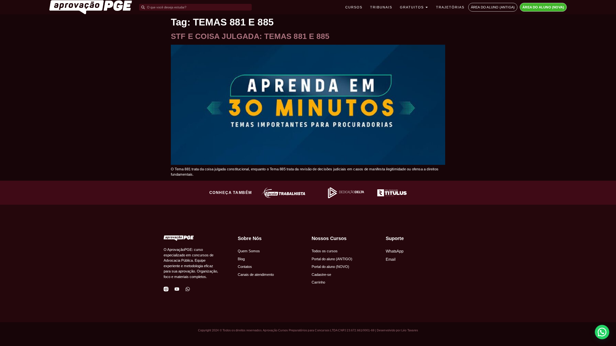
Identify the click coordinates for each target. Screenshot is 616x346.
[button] (602, 332)
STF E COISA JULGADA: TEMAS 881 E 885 (250, 36)
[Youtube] (176, 289)
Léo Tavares (409, 330)
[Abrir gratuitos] (426, 7)
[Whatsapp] (187, 289)
